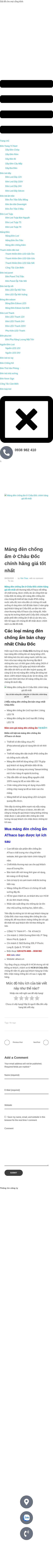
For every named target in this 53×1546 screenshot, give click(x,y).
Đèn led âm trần (7, 196)
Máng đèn (37, 1481)
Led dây (24, 1478)
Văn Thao (24, 578)
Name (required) (12, 1075)
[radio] (16, 999)
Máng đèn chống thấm (15, 245)
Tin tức (11, 581)
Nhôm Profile (13, 1484)
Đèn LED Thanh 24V (15, 321)
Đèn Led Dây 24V (13, 186)
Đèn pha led (5, 336)
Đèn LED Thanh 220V (15, 326)
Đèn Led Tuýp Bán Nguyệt (17, 218)
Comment (9, 1128)
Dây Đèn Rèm (11, 154)
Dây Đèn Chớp (12, 150)
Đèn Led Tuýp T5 (13, 222)
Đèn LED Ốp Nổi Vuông (16, 294)
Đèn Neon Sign (7, 379)
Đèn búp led (5, 389)
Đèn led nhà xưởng (9, 373)
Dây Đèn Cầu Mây (13, 164)
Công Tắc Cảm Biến (14, 268)
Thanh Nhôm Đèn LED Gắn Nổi (19, 263)
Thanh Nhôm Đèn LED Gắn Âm (19, 254)
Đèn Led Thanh (7, 313)
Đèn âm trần (34, 1478)
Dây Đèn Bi (10, 159)
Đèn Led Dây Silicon (14, 191)
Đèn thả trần (37, 1484)
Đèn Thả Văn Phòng (9, 368)
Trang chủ (4, 141)
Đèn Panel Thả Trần (14, 276)
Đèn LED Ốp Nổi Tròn (15, 290)
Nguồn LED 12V (12, 348)
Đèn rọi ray (25, 1484)
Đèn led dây (5, 173)
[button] (26, 106)
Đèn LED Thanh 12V (15, 317)
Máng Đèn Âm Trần (14, 240)
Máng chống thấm (23, 1481)
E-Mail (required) (12, 1090)
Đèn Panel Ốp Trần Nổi (16, 281)
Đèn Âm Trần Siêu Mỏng (16, 200)
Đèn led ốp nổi (6, 286)
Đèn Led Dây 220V (14, 182)
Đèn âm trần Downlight (15, 204)
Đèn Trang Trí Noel (8, 146)
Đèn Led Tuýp (6, 214)
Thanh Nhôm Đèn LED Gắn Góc (20, 258)
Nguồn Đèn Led (7, 344)
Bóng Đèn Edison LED (15, 303)
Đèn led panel (6, 273)
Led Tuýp (45, 1478)
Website (8, 1105)
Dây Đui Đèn (11, 168)
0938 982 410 (25, 450)
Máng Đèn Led (12, 236)
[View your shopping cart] (0, 461)
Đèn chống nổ (7, 1481)
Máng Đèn (5, 232)
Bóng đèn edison (8, 299)
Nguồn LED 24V (12, 353)
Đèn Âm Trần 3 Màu (14, 209)
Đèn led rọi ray (6, 358)
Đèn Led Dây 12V (13, 177)
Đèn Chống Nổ (7, 363)
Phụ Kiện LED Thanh (15, 331)
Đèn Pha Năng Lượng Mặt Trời (19, 339)
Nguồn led (13, 1487)
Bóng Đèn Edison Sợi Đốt (17, 308)
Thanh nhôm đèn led (9, 250)
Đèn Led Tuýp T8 (13, 227)
